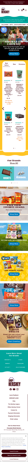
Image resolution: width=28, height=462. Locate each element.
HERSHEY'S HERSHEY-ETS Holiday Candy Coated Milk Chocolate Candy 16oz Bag (19, 89)
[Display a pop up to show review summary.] (12, 81)
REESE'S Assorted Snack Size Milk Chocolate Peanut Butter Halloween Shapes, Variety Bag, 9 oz (8, 90)
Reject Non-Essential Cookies (14, 455)
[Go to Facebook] (11, 389)
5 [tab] (17, 183)
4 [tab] (16, 183)
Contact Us (14, 410)
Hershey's (7, 359)
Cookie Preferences (14, 459)
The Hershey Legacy (14, 404)
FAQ (14, 401)
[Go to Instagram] (17, 389)
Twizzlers (20, 363)
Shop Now (14, 54)
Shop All (14, 163)
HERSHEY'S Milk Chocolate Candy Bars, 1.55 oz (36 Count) (19, 129)
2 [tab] (15, 58)
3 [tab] (14, 183)
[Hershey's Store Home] (5, 10)
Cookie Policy (7, 446)
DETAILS (21, 3)
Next (26, 20)
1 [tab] (13, 58)
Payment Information (14, 413)
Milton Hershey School (14, 407)
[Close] (25, 436)
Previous (2, 20)
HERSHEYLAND (14, 398)
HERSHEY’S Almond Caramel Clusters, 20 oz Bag (8, 129)
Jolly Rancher (20, 367)
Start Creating (14, 341)
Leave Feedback (13, 395)
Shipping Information (14, 416)
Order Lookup (14, 419)
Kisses (20, 359)
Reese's (7, 363)
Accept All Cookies (14, 451)
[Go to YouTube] (14, 389)
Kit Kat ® (7, 367)
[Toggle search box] (19, 10)
